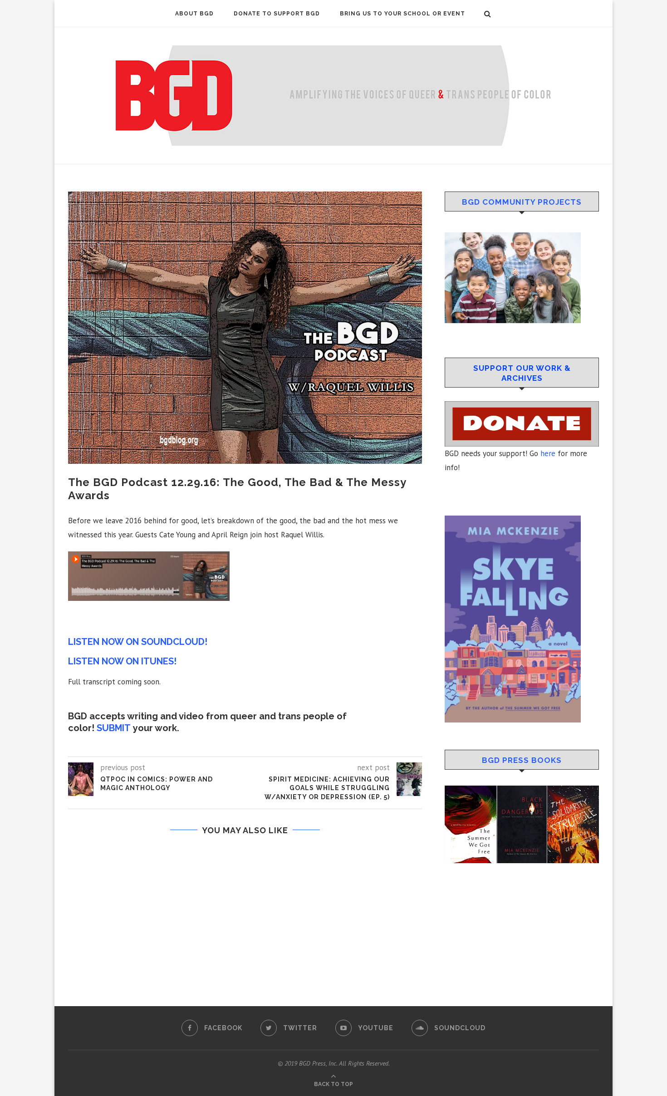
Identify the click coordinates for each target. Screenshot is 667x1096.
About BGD (194, 13)
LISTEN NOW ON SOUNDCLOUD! (137, 641)
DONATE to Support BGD (277, 13)
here (547, 453)
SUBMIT (114, 727)
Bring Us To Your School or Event (402, 13)
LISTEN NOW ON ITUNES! (122, 661)
